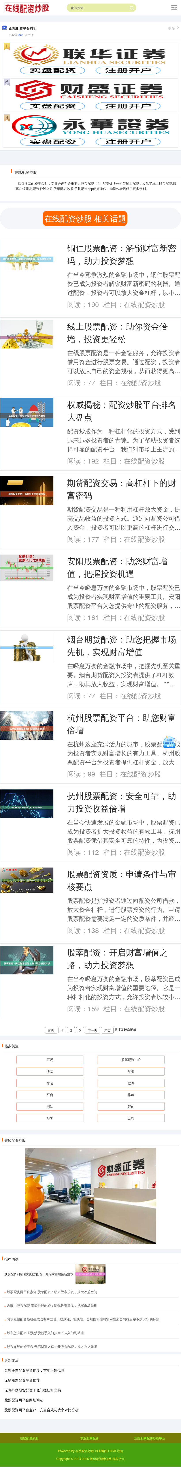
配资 (131, 1071)
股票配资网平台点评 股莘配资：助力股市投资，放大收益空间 (52, 1291)
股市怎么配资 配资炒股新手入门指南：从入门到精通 (45, 1332)
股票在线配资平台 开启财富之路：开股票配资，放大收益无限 (52, 1346)
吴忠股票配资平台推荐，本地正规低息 (34, 1370)
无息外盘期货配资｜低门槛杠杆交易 (32, 1390)
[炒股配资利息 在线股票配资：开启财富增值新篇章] (90, 1274)
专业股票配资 (89, 1438)
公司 (131, 1118)
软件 (131, 1083)
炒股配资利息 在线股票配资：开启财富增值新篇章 (38, 1274)
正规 (50, 1059)
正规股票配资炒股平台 (149, 1438)
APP (50, 1118)
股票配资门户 (131, 1059)
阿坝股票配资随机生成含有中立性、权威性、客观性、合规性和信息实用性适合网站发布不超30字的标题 (83, 1319)
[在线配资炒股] (26, 7)
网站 (50, 1106)
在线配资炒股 (29, 1438)
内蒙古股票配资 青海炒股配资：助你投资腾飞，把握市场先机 (52, 1305)
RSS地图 (101, 1451)
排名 (50, 1083)
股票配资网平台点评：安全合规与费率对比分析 (41, 1409)
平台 (50, 1094)
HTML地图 (115, 1451)
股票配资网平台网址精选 (23, 1399)
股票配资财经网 (100, 1458)
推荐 (131, 1094)
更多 (171, 28)
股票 (50, 1071)
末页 (107, 1030)
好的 (131, 1106)
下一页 (92, 1030)
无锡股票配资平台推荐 (22, 1380)
